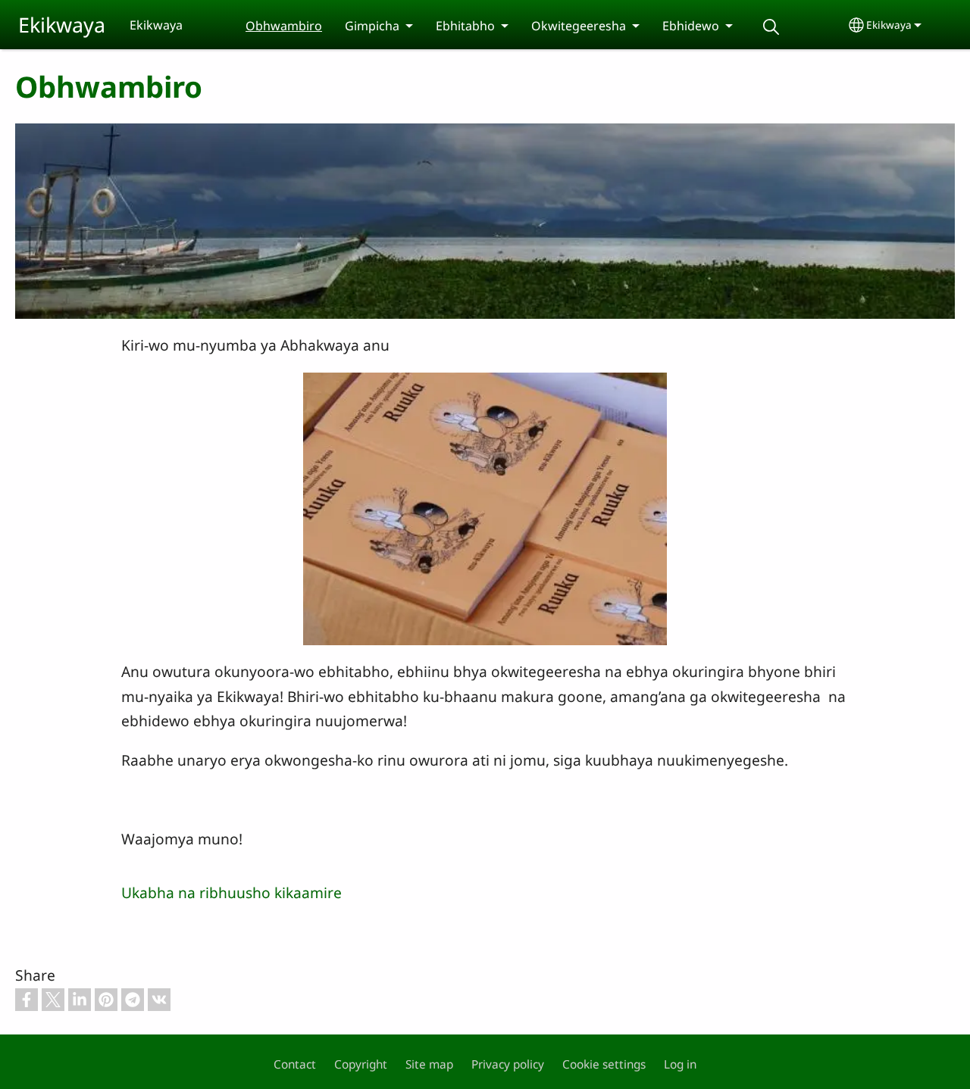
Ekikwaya (61, 25)
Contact (295, 1064)
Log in (680, 1064)
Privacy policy (507, 1064)
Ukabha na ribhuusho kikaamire (231, 892)
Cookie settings (604, 1064)
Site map (429, 1064)
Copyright (360, 1064)
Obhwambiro (284, 25)
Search (771, 27)
